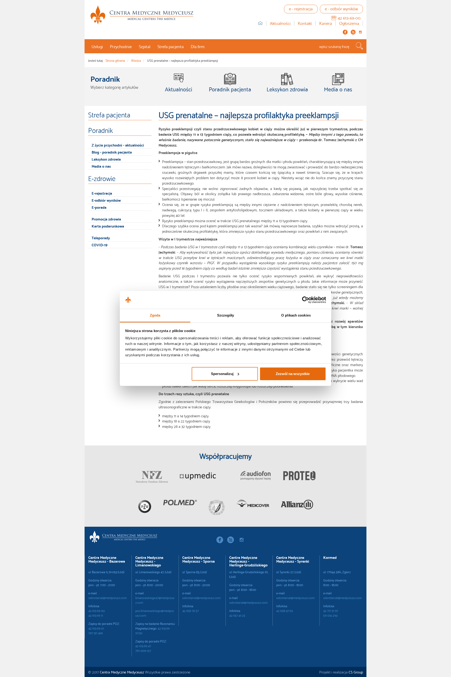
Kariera (325, 23)
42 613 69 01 (96, 628)
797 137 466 (95, 633)
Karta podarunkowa (108, 226)
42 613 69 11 (95, 615)
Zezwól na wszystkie (293, 374)
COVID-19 (99, 244)
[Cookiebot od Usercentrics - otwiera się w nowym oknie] (305, 299)
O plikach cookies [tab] (296, 315)
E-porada (99, 207)
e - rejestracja (301, 8)
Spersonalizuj (222, 374)
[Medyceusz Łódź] (142, 15)
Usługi (97, 46)
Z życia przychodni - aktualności (118, 145)
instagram (360, 32)
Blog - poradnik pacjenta (112, 152)
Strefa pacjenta (170, 46)
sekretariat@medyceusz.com (107, 597)
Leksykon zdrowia (106, 159)
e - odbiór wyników (341, 8)
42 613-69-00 (349, 17)
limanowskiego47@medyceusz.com (155, 600)
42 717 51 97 (330, 610)
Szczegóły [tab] (225, 315)
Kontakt (305, 23)
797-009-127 (143, 650)
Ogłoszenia (349, 23)
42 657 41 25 (237, 615)
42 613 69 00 (96, 610)
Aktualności (280, 23)
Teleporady (101, 237)
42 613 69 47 (143, 646)
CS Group (356, 672)
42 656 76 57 (190, 610)
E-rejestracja (102, 193)
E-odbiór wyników (106, 200)
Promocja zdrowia (106, 219)
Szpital (144, 46)
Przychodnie (121, 46)
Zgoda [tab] (155, 315)
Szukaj (359, 46)
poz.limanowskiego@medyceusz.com (154, 613)
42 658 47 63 (284, 610)
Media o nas (101, 166)
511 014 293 (330, 615)
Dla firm (198, 46)
